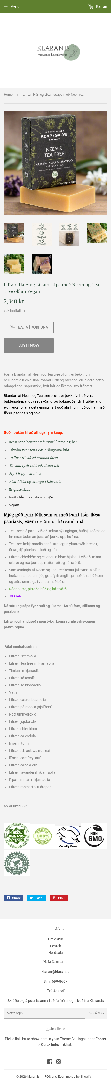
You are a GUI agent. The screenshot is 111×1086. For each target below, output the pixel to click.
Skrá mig (96, 1013)
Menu (14, 6)
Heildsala (55, 953)
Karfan (101, 6)
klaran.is (33, 1076)
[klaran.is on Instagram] (58, 1062)
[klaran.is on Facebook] (50, 1062)
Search (55, 946)
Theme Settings (72, 1039)
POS (47, 1076)
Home (8, 95)
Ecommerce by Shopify (74, 1076)
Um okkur (55, 939)
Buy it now (28, 345)
